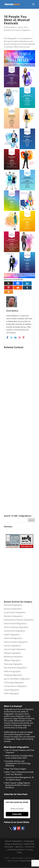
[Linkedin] (27, 283)
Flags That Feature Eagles (15, 769)
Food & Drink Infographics (14, 631)
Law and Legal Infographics (15, 649)
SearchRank (26, 861)
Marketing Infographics (13, 656)
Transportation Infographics (15, 686)
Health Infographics (12, 634)
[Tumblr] (27, 287)
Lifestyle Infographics (12, 653)
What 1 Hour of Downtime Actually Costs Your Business (19, 773)
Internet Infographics (12, 645)
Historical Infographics (13, 638)
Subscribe (17, 814)
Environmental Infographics (15, 623)
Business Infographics (13, 609)
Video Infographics (11, 693)
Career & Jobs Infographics (15, 612)
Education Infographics (13, 616)
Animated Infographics (13, 605)
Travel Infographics (12, 690)
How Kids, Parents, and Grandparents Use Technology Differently (17, 763)
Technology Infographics (14, 682)
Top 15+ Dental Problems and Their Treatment (19, 751)
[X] (8, 283)
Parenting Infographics (13, 664)
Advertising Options (16, 849)
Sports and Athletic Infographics (17, 679)
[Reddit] (17, 287)
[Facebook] (17, 283)
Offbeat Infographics (12, 660)
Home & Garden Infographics (16, 642)
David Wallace (11, 27)
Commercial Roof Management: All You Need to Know (19, 778)
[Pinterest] (8, 287)
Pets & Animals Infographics (15, 667)
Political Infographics (12, 671)
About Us (19, 847)
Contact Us (29, 847)
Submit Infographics (13, 841)
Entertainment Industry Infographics (17, 30)
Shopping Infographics (13, 675)
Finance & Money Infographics (16, 627)
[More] (8, 292)
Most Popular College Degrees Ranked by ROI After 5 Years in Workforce (17, 785)
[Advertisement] (19, 428)
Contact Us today (11, 736)
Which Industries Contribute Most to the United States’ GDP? (19, 756)
